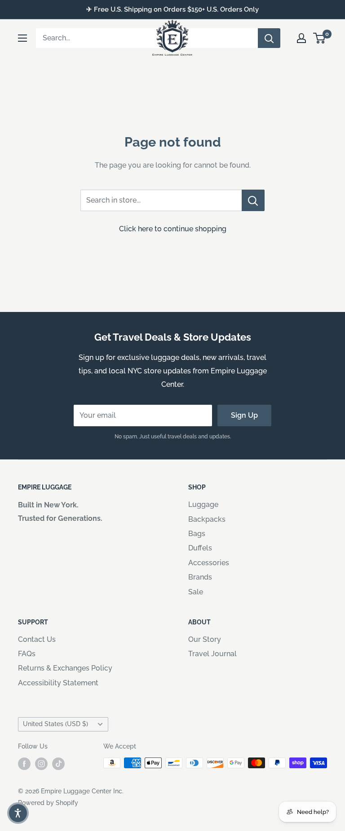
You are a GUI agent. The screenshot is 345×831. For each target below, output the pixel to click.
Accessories (208, 562)
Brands (200, 577)
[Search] (269, 38)
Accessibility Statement (58, 683)
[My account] (301, 38)
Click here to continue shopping (172, 229)
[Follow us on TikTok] (58, 763)
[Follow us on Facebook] (24, 763)
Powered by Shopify (48, 802)
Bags (196, 533)
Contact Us (37, 639)
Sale (195, 592)
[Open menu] (22, 38)
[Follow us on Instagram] (41, 763)
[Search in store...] (253, 200)
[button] (18, 813)
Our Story (204, 639)
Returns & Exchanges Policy (65, 668)
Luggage (203, 504)
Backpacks (207, 519)
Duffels (200, 548)
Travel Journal (212, 653)
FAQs (26, 653)
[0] (319, 38)
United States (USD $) (55, 723)
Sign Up (244, 415)
